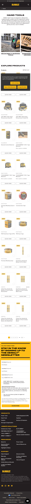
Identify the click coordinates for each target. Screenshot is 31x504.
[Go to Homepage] (15, 5)
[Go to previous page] (7, 337)
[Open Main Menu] (2, 4)
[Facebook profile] (2, 486)
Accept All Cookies (22, 87)
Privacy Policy (23, 398)
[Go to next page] (24, 337)
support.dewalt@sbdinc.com (8, 400)
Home (4, 8)
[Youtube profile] (8, 486)
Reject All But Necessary (10, 87)
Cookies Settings (15, 83)
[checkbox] (13, 111)
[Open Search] (28, 4)
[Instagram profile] (5, 486)
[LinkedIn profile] (12, 486)
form (19, 399)
